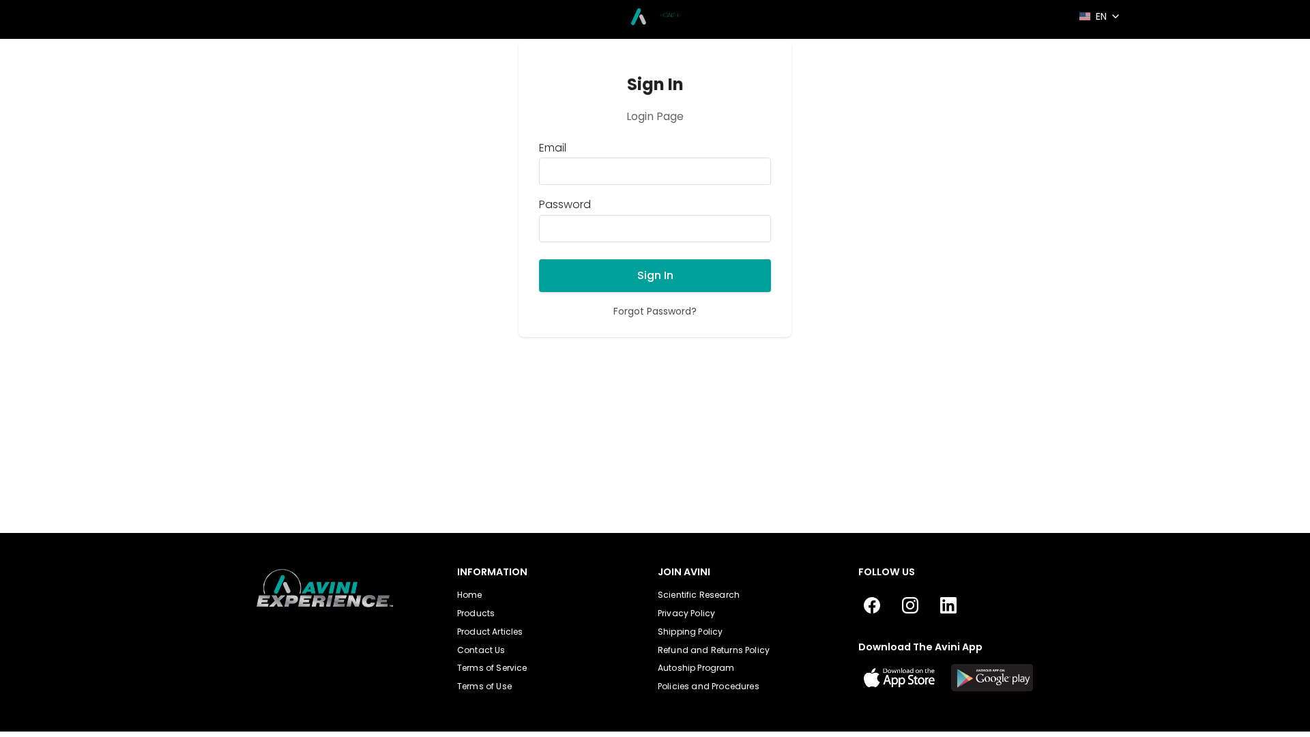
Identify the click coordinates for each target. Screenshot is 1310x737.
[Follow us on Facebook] (872, 606)
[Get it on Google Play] (992, 677)
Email (552, 148)
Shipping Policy (690, 631)
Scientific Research (699, 595)
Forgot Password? (655, 311)
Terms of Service (492, 668)
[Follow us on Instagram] (910, 606)
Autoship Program (696, 668)
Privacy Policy (686, 613)
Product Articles (490, 631)
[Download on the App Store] (899, 677)
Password (565, 205)
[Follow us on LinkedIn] (948, 606)
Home (469, 595)
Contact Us (481, 650)
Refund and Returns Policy (714, 650)
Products (476, 613)
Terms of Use (484, 686)
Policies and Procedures (708, 686)
